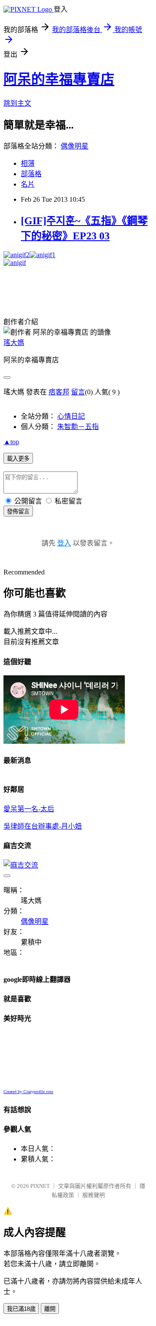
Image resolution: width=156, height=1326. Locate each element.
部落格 (31, 173)
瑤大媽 (13, 342)
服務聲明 (93, 1195)
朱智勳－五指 (78, 426)
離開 (49, 1309)
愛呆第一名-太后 (28, 809)
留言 (78, 392)
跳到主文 (17, 103)
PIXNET (40, 1186)
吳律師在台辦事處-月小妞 (42, 826)
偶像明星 (74, 146)
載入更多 (18, 458)
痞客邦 (59, 392)
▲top (11, 441)
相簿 (28, 163)
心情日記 (71, 416)
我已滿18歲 (21, 1309)
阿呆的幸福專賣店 (58, 79)
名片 (28, 184)
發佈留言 (18, 511)
